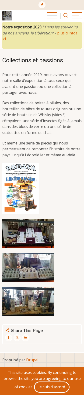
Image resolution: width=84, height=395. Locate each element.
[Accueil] (7, 15)
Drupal (32, 359)
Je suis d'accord (51, 386)
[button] (20, 188)
